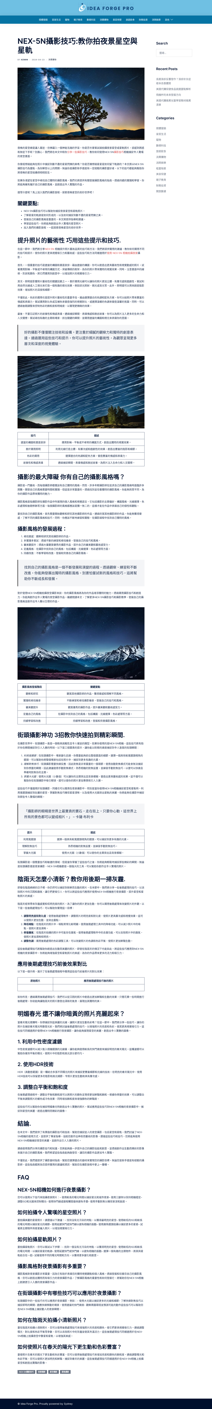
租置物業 (161, 168)
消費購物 (104, 19)
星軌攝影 (65, 1372)
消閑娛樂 (156, 19)
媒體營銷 (43, 19)
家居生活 (56, 19)
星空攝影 (53, 1372)
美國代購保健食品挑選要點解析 (173, 89)
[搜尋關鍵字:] (174, 53)
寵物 (67, 19)
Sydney (68, 1403)
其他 (167, 19)
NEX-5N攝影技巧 (26, 1372)
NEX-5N (50, 248)
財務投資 (143, 19)
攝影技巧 (119, 152)
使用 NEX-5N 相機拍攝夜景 (122, 253)
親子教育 (78, 19)
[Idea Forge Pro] (106, 7)
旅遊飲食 (130, 19)
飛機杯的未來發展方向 (168, 94)
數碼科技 (91, 19)
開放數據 (161, 191)
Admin (24, 59)
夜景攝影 (41, 1372)
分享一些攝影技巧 (77, 152)
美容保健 (117, 19)
